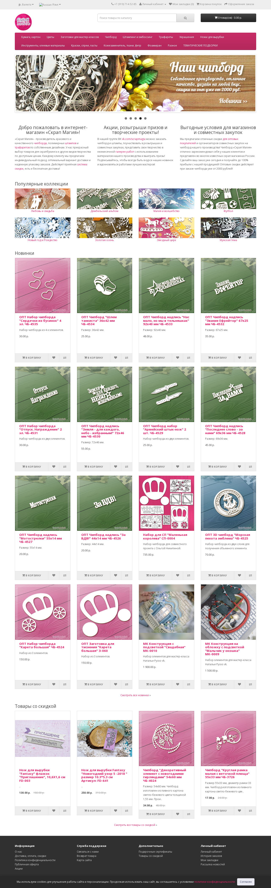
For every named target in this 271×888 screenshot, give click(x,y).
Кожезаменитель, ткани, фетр (122, 45)
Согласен (246, 882)
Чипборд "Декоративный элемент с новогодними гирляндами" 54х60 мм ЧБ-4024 (164, 775)
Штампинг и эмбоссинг (137, 37)
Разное (172, 45)
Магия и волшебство (166, 211)
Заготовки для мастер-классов (80, 37)
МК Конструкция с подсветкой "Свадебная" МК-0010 (164, 647)
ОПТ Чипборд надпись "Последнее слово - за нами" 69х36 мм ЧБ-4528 (225, 429)
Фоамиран (155, 45)
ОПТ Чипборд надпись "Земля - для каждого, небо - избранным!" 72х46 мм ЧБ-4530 (102, 431)
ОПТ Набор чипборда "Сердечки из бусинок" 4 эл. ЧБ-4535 (40, 320)
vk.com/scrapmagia (133, 139)
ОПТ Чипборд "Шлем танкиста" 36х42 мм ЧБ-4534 (99, 320)
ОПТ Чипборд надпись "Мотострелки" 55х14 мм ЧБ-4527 (40, 538)
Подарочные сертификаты (155, 851)
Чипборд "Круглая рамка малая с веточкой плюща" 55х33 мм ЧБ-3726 (227, 773)
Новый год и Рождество (42, 240)
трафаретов (22, 147)
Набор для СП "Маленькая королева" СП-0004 (165, 536)
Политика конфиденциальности (35, 860)
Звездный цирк (166, 240)
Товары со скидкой (151, 856)
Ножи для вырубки (212, 37)
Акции (19, 868)
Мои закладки (209, 860)
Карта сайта (84, 860)
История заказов (211, 856)
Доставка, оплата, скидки (30, 856)
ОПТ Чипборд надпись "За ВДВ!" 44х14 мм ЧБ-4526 (103, 536)
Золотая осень (104, 240)
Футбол (228, 211)
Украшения (186, 37)
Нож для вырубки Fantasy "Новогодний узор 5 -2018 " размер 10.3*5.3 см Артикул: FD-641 (104, 775)
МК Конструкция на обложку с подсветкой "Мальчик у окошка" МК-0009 (224, 648)
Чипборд (110, 37)
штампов (70, 143)
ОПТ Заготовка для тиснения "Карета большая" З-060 (97, 647)
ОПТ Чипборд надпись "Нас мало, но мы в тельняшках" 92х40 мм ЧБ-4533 (166, 320)
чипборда (40, 143)
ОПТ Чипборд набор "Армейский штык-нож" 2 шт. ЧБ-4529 (164, 429)
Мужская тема (228, 240)
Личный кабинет (211, 851)
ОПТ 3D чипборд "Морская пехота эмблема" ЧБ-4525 (227, 536)
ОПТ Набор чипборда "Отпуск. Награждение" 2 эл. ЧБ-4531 (40, 429)
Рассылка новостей (213, 864)
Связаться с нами (88, 851)
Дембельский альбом (104, 211)
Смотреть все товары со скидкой (134, 825)
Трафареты (166, 37)
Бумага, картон (30, 37)
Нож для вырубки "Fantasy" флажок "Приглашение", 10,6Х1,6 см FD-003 (42, 775)
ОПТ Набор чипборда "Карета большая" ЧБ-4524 (41, 645)
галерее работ (125, 151)
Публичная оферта (27, 864)
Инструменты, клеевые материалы (43, 45)
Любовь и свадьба (42, 211)
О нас (18, 851)
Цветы (50, 37)
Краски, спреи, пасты (84, 45)
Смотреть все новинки (134, 695)
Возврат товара (86, 856)
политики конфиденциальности (214, 882)
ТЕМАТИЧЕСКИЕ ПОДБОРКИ (200, 45)
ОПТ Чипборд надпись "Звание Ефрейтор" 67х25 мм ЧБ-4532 (226, 320)
